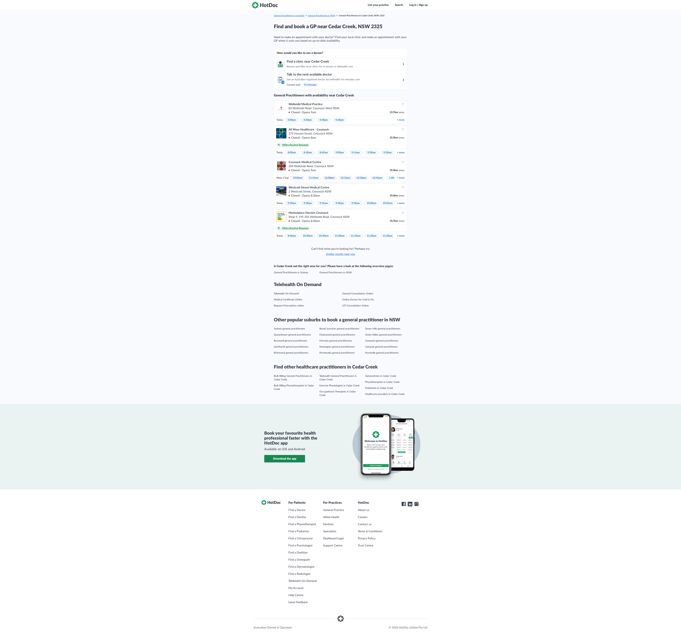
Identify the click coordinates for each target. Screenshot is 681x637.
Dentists (328, 524)
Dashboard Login (333, 538)
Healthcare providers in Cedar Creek (385, 394)
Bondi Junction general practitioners (339, 329)
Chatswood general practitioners (337, 335)
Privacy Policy (366, 538)
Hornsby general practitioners (335, 341)
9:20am (292, 203)
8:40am (292, 236)
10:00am (298, 178)
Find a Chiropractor (300, 538)
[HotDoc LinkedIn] (410, 504)
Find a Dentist (297, 517)
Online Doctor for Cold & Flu (358, 299)
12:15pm (345, 178)
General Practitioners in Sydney (291, 272)
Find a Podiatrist (298, 531)
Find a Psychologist (300, 545)
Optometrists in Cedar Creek (380, 376)
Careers (362, 517)
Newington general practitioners (337, 347)
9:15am (355, 152)
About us (363, 510)
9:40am (340, 203)
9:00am (340, 152)
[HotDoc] (264, 5)
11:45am (314, 178)
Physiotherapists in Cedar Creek (382, 382)
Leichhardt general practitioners (291, 347)
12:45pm (377, 178)
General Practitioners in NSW (321, 16)
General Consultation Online (357, 293)
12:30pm (361, 178)
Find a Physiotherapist (302, 524)
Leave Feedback (298, 602)
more (401, 120)
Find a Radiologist (299, 573)
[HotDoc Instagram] (416, 504)
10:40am (324, 236)
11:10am (356, 236)
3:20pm (307, 120)
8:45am (324, 152)
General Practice (333, 510)
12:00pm (329, 178)
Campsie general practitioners (381, 347)
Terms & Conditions (370, 531)
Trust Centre (365, 545)
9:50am (387, 152)
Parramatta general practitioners (337, 353)
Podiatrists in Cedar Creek (379, 388)
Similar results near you (340, 254)
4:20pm (339, 120)
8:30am (308, 152)
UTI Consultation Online (355, 305)
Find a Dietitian (298, 552)
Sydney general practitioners (289, 329)
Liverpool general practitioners (381, 341)
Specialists (329, 531)
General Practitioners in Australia (289, 16)
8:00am (292, 152)
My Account (296, 588)
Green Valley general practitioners (383, 335)
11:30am (387, 236)
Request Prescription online (289, 305)
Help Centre (295, 595)
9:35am (324, 203)
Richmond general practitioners (291, 353)
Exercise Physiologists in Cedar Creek (339, 385)
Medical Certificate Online (288, 299)
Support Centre (332, 545)
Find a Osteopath (299, 559)
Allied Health (331, 517)
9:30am (371, 152)
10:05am (387, 203)
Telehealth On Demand (286, 293)
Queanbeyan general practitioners (292, 335)
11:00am (340, 236)
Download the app (284, 458)
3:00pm (291, 120)
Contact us (365, 524)
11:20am (372, 236)
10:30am (308, 236)
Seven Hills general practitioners (382, 329)
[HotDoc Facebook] (403, 504)
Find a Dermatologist (301, 566)
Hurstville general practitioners (382, 353)
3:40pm (323, 120)
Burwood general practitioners (290, 341)
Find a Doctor (297, 510)
